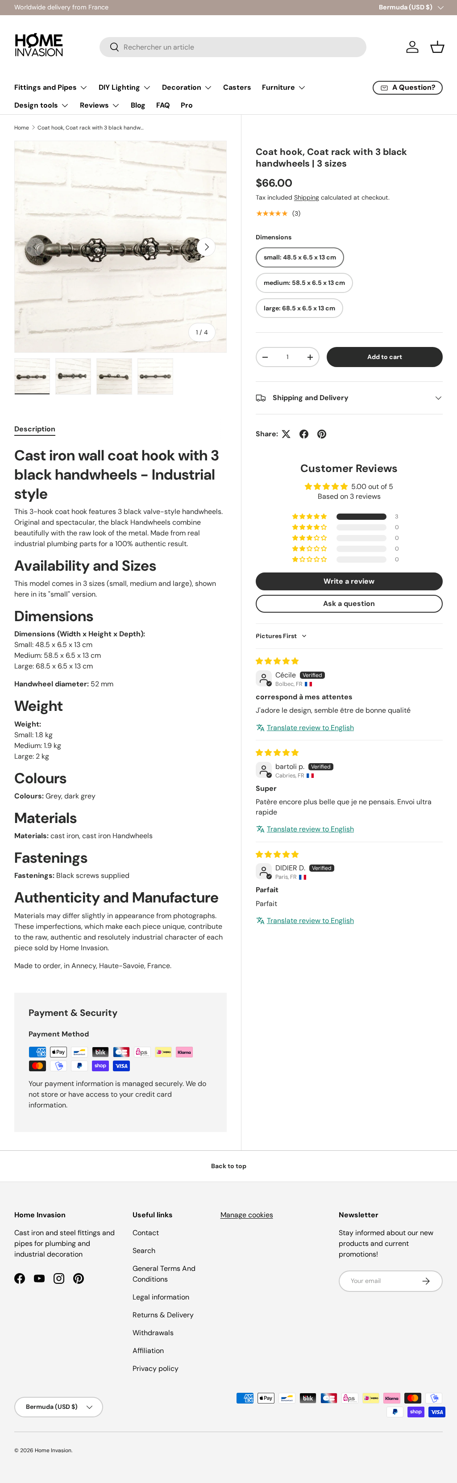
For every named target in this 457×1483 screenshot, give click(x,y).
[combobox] (233, 47)
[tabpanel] (120, 708)
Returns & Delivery (163, 1315)
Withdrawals (153, 1332)
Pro (187, 105)
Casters (237, 87)
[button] (437, 47)
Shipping (306, 197)
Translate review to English (310, 727)
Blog (138, 105)
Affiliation (148, 1350)
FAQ (163, 105)
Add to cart (384, 357)
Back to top (228, 1166)
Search (144, 1250)
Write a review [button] (349, 581)
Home (21, 127)
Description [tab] (34, 429)
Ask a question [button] (349, 603)
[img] (277, 661)
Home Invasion (53, 1450)
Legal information (161, 1297)
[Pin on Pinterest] (322, 434)
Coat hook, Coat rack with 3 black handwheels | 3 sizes (91, 127)
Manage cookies (246, 1215)
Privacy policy (156, 1368)
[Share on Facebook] (304, 434)
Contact (146, 1232)
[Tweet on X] (286, 434)
